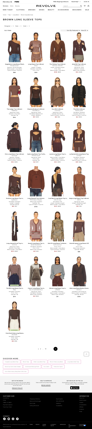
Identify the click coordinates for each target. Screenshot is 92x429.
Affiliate (81, 407)
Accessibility (59, 405)
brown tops (26, 361)
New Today (8, 10)
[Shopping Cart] (88, 6)
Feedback (58, 403)
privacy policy (17, 388)
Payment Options (7, 404)
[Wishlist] (84, 6)
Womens (5, 6)
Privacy (38, 424)
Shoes (41, 10)
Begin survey (46, 385)
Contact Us (6, 398)
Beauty (17, 6)
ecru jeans (46, 366)
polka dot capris (58, 366)
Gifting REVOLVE (34, 405)
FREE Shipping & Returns (60, 1)
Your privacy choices (82, 425)
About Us (81, 398)
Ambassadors (82, 404)
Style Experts (59, 399)
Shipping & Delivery (35, 399)
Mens (11, 6)
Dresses (31, 10)
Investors (81, 409)
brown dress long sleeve (56, 361)
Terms (31, 424)
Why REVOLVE (60, 401)
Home (4, 14)
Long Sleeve (16, 14)
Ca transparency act (72, 426)
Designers (76, 10)
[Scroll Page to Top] (86, 354)
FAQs (4, 400)
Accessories (63, 10)
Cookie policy (44, 425)
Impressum (63, 424)
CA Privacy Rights (53, 425)
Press (80, 411)
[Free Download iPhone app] (74, 389)
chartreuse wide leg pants (32, 366)
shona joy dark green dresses (13, 366)
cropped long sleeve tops (11, 361)
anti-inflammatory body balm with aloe (15, 371)
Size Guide (32, 403)
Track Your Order (7, 407)
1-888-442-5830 (7, 402)
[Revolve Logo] (46, 7)
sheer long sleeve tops (39, 361)
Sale (87, 10)
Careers (81, 402)
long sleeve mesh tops (73, 361)
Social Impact (82, 400)
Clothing (20, 10)
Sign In (86, 1)
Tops (9, 14)
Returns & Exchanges (35, 401)
